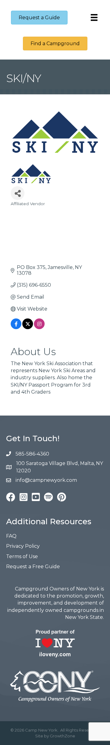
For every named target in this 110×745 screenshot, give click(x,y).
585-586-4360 (32, 454)
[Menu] (94, 17)
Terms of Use (22, 556)
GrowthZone (62, 735)
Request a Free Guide (33, 566)
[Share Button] (17, 193)
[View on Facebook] (16, 327)
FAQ (11, 536)
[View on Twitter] (27, 327)
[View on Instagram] (39, 327)
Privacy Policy (23, 546)
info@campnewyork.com (47, 480)
